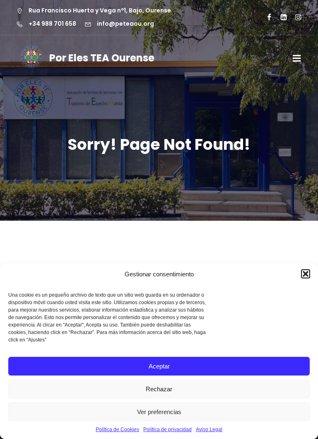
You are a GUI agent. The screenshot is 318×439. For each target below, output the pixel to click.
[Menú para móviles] (297, 58)
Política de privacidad (167, 429)
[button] (305, 274)
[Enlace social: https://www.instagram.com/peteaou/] (294, 17)
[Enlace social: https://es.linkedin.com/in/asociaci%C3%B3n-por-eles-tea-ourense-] (280, 17)
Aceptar (159, 366)
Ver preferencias (159, 411)
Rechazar (159, 389)
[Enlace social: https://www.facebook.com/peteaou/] (265, 17)
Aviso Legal (209, 429)
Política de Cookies (117, 429)
